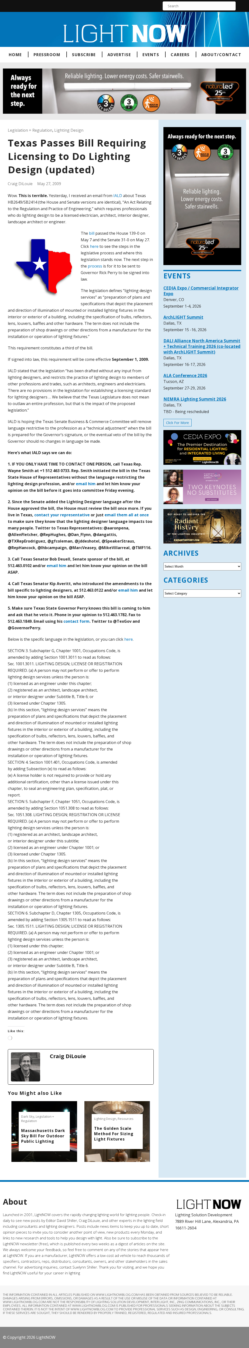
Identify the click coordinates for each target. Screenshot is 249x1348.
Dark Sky (27, 1116)
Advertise (119, 54)
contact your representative (62, 515)
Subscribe (84, 54)
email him (86, 483)
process (95, 266)
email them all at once (127, 515)
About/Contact (221, 54)
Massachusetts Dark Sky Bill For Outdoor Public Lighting (43, 1136)
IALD (117, 195)
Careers (180, 54)
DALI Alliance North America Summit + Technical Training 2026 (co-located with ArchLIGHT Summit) (201, 346)
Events (150, 54)
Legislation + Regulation (30, 130)
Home (15, 54)
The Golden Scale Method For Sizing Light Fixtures (113, 1134)
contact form (76, 621)
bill (91, 233)
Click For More (177, 422)
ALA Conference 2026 (185, 375)
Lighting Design (68, 130)
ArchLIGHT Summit (183, 317)
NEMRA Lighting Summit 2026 (194, 399)
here (94, 246)
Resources (125, 1118)
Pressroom (47, 54)
